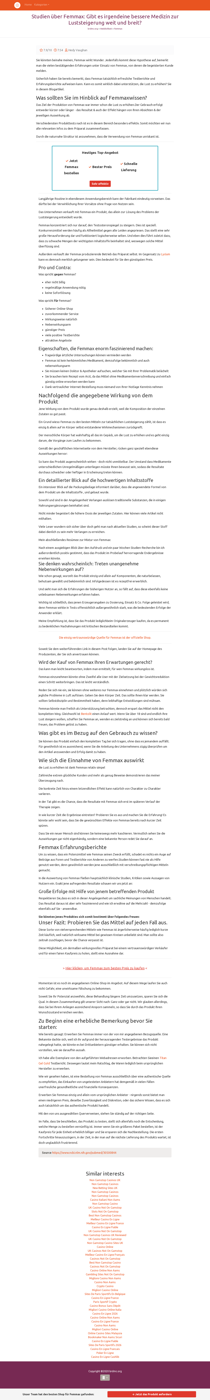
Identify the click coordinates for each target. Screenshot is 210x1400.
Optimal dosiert (100, 707)
